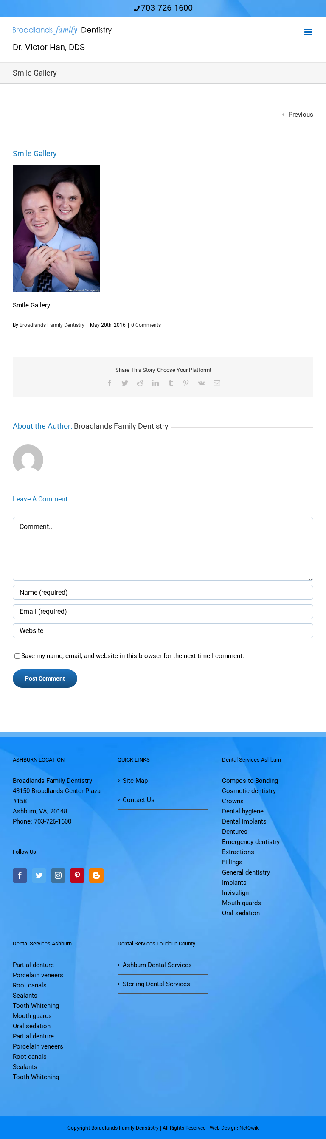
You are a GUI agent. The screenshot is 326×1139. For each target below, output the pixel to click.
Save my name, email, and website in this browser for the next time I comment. (132, 656)
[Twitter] (39, 875)
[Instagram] (58, 875)
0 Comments (146, 325)
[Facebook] (20, 875)
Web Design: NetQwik (234, 1128)
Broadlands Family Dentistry (52, 325)
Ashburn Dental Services (157, 965)
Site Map (135, 781)
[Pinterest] (77, 875)
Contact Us (139, 800)
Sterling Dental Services (156, 984)
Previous (301, 114)
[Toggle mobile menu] (308, 32)
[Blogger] (96, 875)
